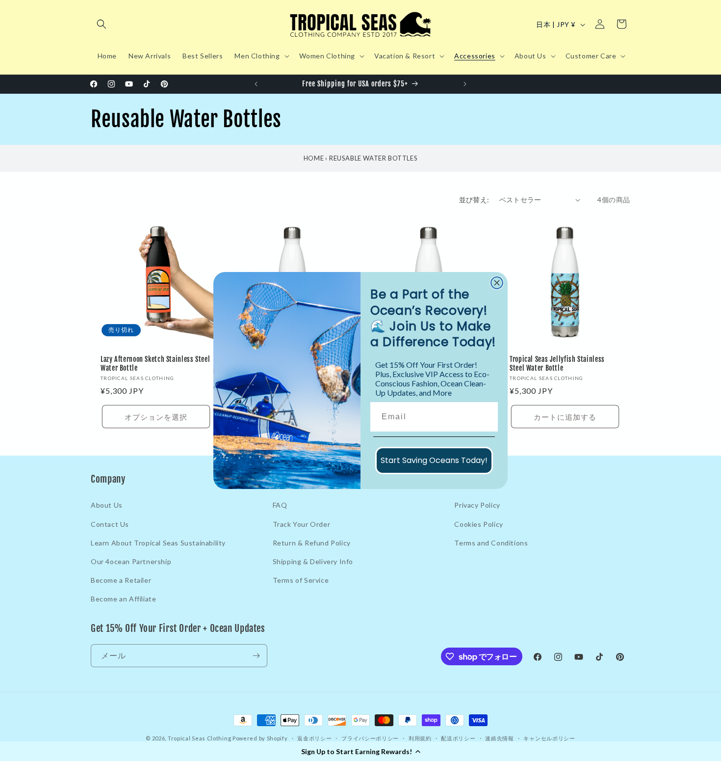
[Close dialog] (497, 283)
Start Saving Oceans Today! (434, 460)
